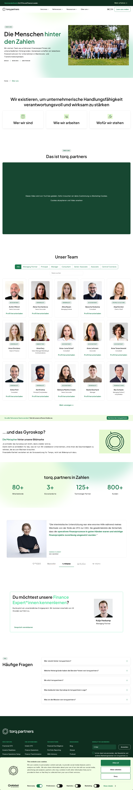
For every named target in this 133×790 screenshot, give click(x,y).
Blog (71, 746)
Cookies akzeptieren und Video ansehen (67, 200)
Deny (116, 776)
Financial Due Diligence (55, 746)
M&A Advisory (52, 754)
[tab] (36, 564)
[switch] (60, 786)
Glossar (72, 750)
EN (112, 9)
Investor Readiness (8, 750)
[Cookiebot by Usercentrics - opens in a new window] (13, 786)
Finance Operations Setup (11, 754)
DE (108, 9)
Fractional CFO (7, 746)
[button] (86, 661)
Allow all (116, 763)
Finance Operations (31, 750)
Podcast (73, 754)
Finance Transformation (33, 754)
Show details (108, 786)
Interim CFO (29, 746)
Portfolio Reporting (54, 750)
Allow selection (115, 770)
